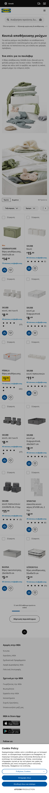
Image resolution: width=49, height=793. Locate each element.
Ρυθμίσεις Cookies (23, 771)
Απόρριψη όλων (24, 778)
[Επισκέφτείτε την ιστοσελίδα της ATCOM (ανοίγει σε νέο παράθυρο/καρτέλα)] (24, 789)
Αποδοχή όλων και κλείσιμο (24, 784)
